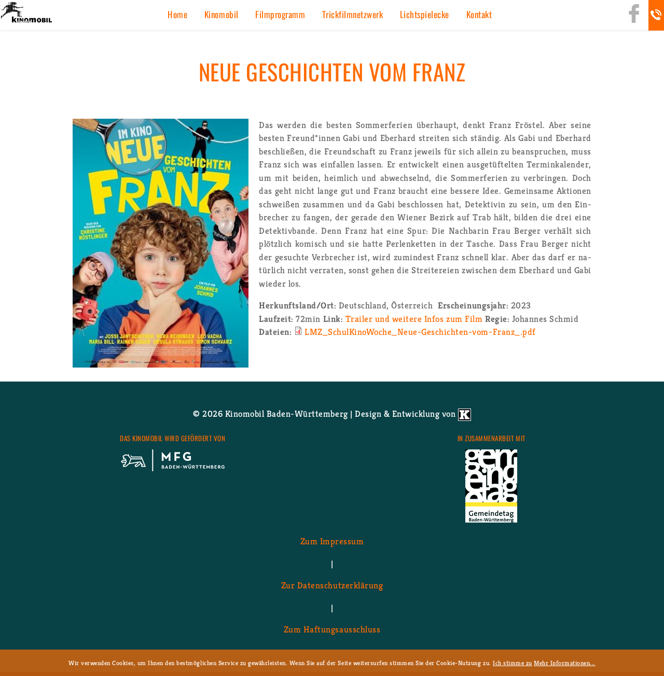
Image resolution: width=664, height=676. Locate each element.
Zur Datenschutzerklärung (332, 585)
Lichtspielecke (424, 14)
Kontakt (479, 14)
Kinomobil (221, 14)
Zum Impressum (332, 541)
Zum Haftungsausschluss (332, 629)
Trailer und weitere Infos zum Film (413, 319)
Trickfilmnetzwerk (352, 14)
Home (177, 14)
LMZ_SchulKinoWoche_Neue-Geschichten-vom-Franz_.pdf (420, 331)
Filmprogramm (280, 14)
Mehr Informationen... (565, 663)
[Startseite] (26, 13)
